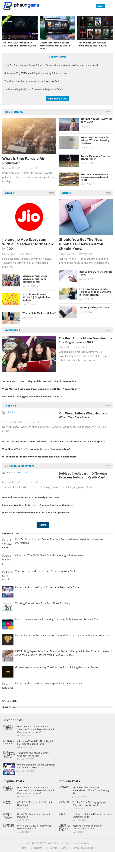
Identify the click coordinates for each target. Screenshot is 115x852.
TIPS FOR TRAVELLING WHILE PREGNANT (96, 121)
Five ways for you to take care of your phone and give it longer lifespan (95, 291)
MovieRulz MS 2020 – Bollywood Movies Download (34, 827)
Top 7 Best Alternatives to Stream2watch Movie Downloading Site (90, 790)
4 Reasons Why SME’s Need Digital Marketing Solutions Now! (35, 73)
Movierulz (12, 330)
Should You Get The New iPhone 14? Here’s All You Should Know (81, 244)
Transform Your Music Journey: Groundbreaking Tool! (31, 81)
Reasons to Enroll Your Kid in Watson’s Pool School (87, 827)
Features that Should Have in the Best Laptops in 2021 (91, 815)
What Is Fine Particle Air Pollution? (23, 160)
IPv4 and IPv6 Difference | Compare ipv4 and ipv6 (30, 497)
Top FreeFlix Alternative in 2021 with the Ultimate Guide (19, 44)
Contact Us (36, 847)
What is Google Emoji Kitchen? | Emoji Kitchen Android (36, 297)
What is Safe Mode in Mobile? (39, 312)
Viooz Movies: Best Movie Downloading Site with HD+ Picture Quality (41, 388)
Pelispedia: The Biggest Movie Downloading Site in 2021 (33, 396)
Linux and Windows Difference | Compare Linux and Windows (37, 504)
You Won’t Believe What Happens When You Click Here (83, 415)
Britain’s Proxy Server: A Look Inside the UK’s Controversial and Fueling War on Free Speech (53, 441)
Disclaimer (51, 847)
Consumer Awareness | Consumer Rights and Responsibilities (35, 278)
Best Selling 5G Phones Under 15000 (95, 273)
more (108, 112)
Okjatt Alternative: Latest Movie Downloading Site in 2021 (55, 45)
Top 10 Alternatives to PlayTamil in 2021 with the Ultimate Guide (39, 381)
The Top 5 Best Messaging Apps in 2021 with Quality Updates (89, 803)
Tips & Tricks (13, 112)
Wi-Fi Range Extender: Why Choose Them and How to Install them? (39, 456)
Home (23, 847)
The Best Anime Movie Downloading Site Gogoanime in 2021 (85, 340)
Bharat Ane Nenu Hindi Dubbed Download (33, 815)
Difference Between (19, 465)
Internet (11, 405)
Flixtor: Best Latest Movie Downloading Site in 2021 (91, 44)
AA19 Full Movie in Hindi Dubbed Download (34, 803)
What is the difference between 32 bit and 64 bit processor (35, 512)
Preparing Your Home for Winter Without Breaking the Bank (95, 140)
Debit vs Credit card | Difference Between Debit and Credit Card (83, 475)
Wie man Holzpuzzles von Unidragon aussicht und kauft (95, 176)
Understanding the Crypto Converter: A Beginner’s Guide (33, 89)
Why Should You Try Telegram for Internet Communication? (36, 448)
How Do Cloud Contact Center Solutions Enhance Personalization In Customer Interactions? (51, 65)
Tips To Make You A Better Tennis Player (95, 157)
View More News (57, 98)
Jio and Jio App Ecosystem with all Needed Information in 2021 (27, 244)
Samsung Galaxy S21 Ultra (94, 307)
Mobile (66, 193)
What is (9, 193)
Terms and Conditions (83, 847)
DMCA (65, 847)
